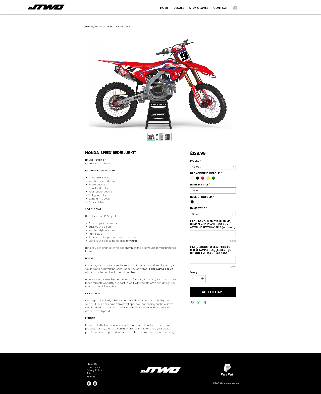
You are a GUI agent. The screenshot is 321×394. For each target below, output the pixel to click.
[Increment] (202, 278)
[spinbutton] (197, 278)
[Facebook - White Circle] (89, 383)
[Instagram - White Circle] (95, 383)
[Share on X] (205, 302)
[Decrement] (193, 278)
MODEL (195, 160)
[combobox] (213, 167)
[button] (179, 7)
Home (89, 26)
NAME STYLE (198, 208)
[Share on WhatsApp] (199, 302)
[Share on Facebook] (192, 302)
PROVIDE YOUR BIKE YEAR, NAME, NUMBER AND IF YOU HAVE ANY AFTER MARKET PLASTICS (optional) (212, 224)
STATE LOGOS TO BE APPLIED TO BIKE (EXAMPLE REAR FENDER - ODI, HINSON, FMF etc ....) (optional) (211, 250)
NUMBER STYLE (200, 184)
